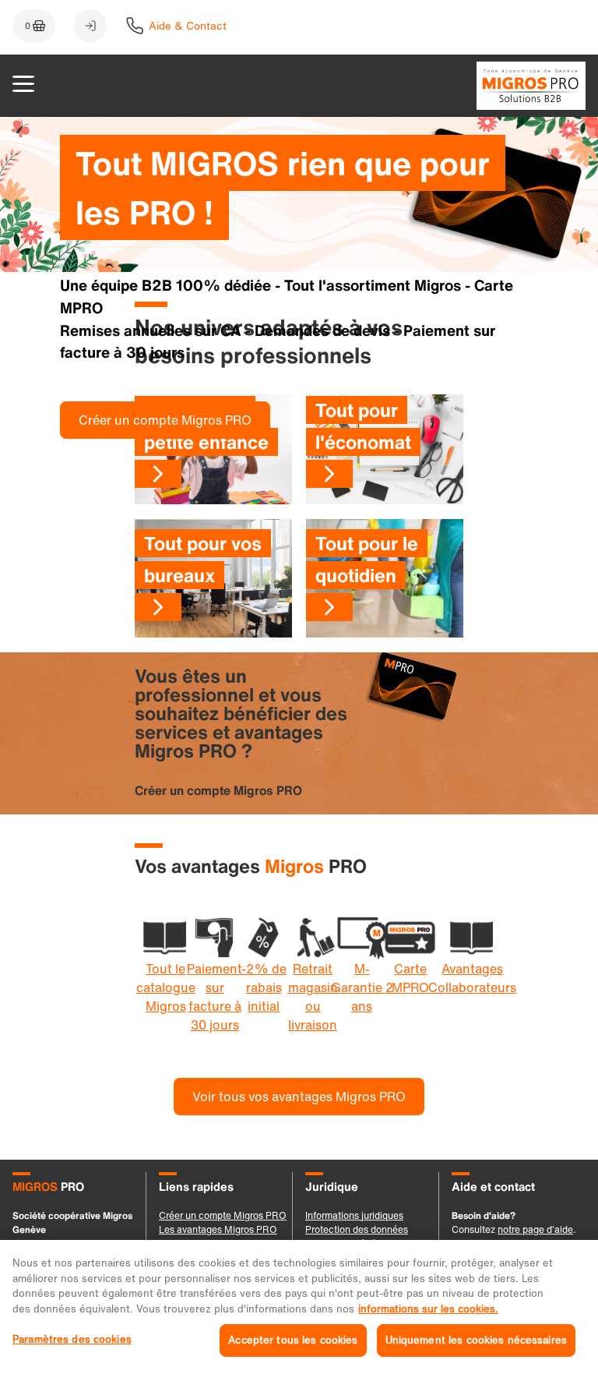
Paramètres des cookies (72, 1339)
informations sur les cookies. (428, 1309)
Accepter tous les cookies (292, 1340)
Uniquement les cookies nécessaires (476, 1340)
